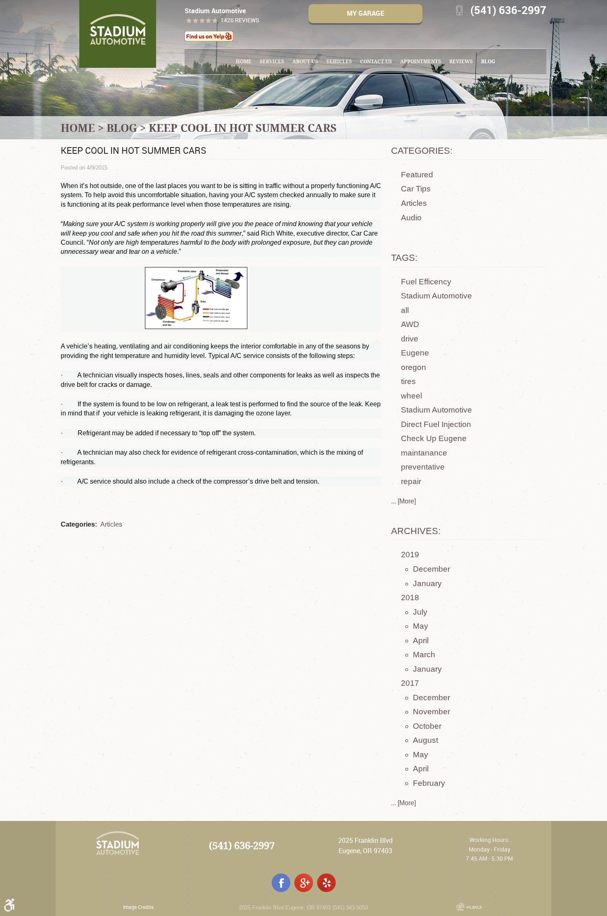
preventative (423, 467)
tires (408, 381)
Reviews (461, 61)
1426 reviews (240, 20)
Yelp (326, 882)
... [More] (403, 501)
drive (409, 338)
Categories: (422, 151)
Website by (468, 906)
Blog (488, 61)
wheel (411, 395)
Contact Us (376, 61)
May (420, 626)
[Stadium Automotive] (117, 34)
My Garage (365, 13)
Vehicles (339, 61)
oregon (413, 367)
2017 (410, 683)
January (427, 583)
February (429, 783)
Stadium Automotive (436, 295)
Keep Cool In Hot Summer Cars (243, 127)
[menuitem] (244, 61)
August (425, 740)
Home (243, 61)
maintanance (424, 452)
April (421, 640)
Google (303, 882)
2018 (410, 597)
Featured (417, 174)
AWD (410, 324)
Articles (111, 524)
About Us (305, 61)
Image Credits (138, 907)
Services (272, 61)
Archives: (416, 531)
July (420, 612)
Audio (411, 217)
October (427, 726)
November (431, 711)
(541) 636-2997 (242, 846)
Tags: (404, 258)
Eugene (415, 352)
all (405, 310)
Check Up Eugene (434, 438)
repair (411, 481)
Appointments (420, 61)
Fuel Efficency (426, 281)
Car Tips (416, 188)
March (424, 654)
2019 (410, 554)
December (431, 569)
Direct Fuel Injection (436, 424)
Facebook (281, 882)
